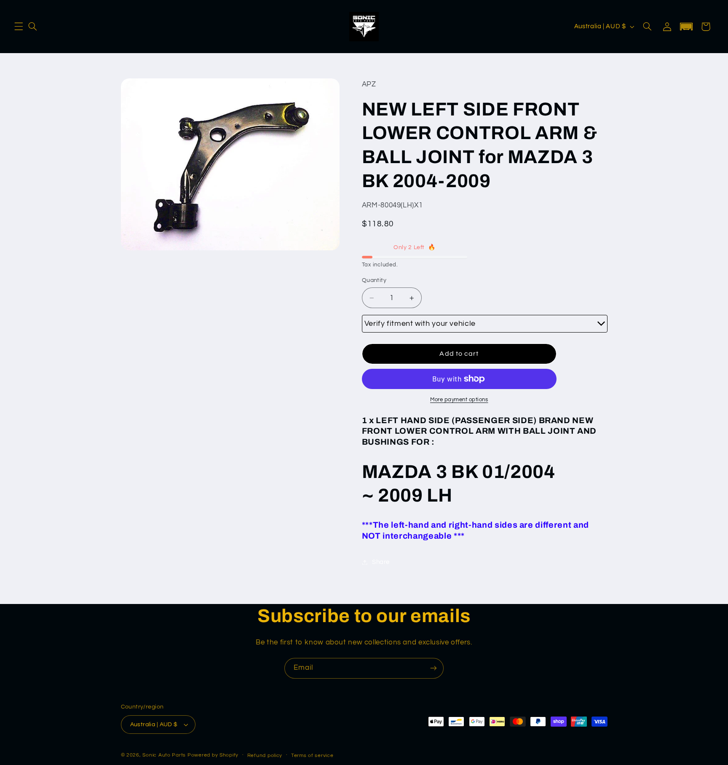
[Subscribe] (433, 668)
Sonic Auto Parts (164, 755)
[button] (18, 26)
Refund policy (265, 755)
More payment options (459, 400)
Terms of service (312, 755)
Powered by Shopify (212, 755)
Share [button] (381, 562)
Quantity (374, 281)
